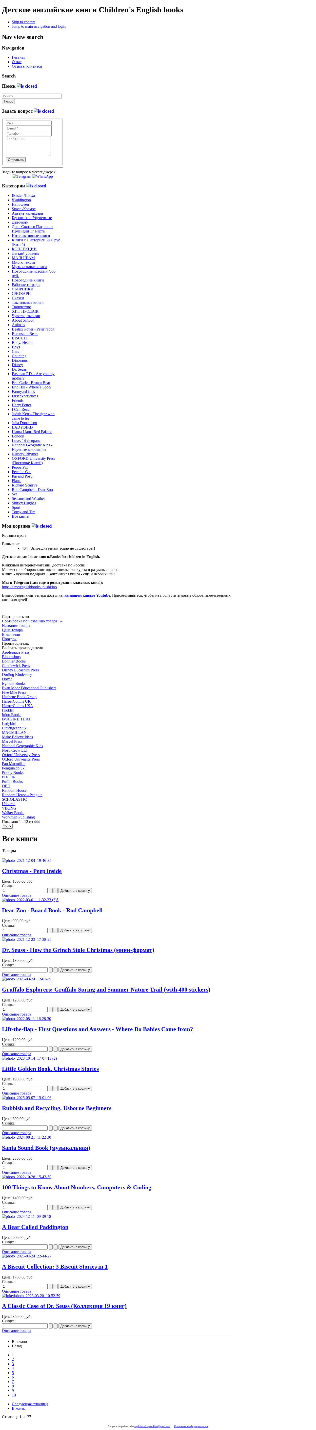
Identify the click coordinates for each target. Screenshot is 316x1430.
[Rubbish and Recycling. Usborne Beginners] (26, 1098)
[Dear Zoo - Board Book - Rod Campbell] (30, 900)
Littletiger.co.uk (14, 728)
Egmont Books (13, 683)
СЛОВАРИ (21, 293)
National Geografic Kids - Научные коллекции (32, 447)
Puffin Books (12, 781)
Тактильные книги (28, 302)
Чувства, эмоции (26, 316)
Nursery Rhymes (25, 454)
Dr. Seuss (19, 369)
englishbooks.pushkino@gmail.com (152, 1426)
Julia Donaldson (24, 423)
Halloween (20, 204)
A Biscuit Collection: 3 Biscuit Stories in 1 (55, 1266)
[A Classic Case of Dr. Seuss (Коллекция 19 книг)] (31, 1296)
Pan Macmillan (13, 764)
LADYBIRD (22, 427)
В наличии (11, 634)
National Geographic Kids (22, 746)
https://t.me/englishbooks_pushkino (29, 587)
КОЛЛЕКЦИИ (24, 249)
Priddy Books (12, 772)
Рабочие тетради (26, 284)
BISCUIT (19, 338)
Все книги (20, 516)
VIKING (9, 808)
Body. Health (22, 342)
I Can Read (21, 409)
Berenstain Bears (25, 334)
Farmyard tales (23, 391)
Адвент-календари (27, 213)
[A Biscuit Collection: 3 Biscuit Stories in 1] (26, 1256)
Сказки (18, 298)
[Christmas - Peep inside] (26, 860)
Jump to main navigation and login (39, 26)
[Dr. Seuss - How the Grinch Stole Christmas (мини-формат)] (26, 939)
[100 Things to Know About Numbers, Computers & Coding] (26, 1177)
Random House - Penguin (22, 795)
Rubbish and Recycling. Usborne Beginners (56, 1108)
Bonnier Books (14, 661)
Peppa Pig (20, 467)
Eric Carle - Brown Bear (31, 383)
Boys (16, 347)
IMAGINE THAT (16, 719)
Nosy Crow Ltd (14, 750)
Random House (14, 790)
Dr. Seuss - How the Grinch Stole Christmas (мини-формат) (78, 950)
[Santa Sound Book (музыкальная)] (26, 1137)
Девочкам (20, 222)
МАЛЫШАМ (23, 258)
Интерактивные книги (31, 235)
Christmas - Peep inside (32, 871)
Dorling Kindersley (17, 674)
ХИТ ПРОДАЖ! (26, 311)
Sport (16, 507)
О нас (16, 62)
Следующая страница (30, 1404)
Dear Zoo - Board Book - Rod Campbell (52, 910)
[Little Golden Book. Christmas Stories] (29, 1058)
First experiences (25, 396)
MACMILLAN (14, 732)
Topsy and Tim (23, 512)
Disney (17, 365)
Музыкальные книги (29, 267)
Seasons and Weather (28, 498)
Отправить (16, 160)
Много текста (23, 262)
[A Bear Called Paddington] (26, 1216)
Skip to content (23, 22)
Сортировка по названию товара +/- (32, 621)
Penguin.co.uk (13, 768)
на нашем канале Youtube (87, 595)
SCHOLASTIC (14, 799)
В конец (18, 1408)
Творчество (21, 307)
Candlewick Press (16, 666)
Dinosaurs (20, 360)
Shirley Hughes (24, 503)
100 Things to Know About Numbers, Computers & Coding (76, 1187)
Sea (15, 494)
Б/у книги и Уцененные (32, 218)
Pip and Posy (22, 476)
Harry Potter (21, 405)
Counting (19, 356)
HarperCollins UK (16, 701)
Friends (17, 400)
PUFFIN (9, 777)
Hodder (8, 710)
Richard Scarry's (25, 485)
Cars (15, 351)
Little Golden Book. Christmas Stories (50, 1069)
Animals (18, 325)
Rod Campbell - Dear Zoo (32, 489)
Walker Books (13, 813)
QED (6, 786)
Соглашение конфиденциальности (191, 1426)
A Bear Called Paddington (35, 1227)
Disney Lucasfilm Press (20, 670)
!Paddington (21, 200)
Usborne (8, 804)
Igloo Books (11, 715)
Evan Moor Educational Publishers (29, 688)
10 (14, 1395)
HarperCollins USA (17, 706)
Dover (7, 679)
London (18, 436)
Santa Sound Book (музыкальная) (46, 1148)
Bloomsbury (11, 657)
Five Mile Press (14, 692)
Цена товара (12, 630)
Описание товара (16, 895)
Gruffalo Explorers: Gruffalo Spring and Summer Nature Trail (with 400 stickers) (106, 989)
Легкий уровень (25, 253)
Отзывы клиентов (27, 66)
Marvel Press (12, 741)
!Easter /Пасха (23, 195)
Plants (16, 481)
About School (23, 320)
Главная (18, 57)
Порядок (9, 639)
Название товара (16, 625)
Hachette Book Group (19, 697)
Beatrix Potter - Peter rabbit (33, 329)
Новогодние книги (28, 280)
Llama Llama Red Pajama (32, 432)
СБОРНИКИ (23, 289)
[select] (27, 86)
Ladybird (9, 723)
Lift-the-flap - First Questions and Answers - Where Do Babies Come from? (97, 1029)
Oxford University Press (21, 755)
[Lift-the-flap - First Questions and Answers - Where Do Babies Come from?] (26, 1019)
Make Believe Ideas (17, 737)
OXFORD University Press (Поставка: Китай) (33, 460)
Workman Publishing (18, 817)
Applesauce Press (15, 652)
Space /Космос (24, 209)
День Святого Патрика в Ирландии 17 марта (32, 229)
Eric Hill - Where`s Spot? (31, 387)
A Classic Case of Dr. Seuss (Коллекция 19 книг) (64, 1306)
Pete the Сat (21, 472)
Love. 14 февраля (26, 440)
